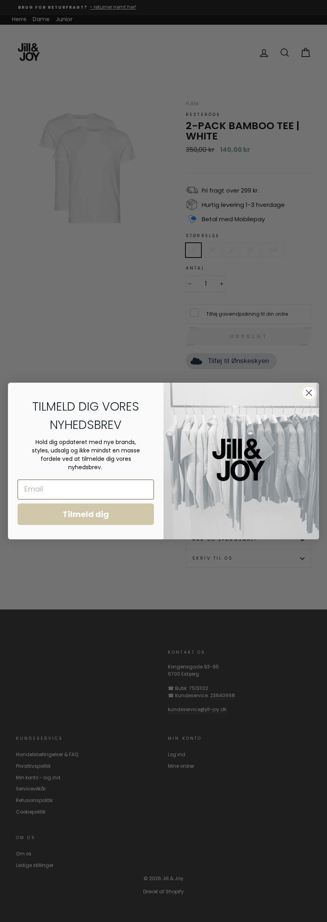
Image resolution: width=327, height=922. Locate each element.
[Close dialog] (309, 393)
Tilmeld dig (86, 514)
